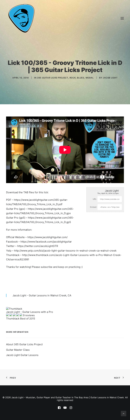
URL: (95, 199)
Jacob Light (110, 77)
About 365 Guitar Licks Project (24, 344)
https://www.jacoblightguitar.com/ (47, 237)
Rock (73, 77)
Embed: (93, 207)
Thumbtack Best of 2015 (20, 318)
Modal (90, 77)
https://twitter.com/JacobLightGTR (37, 246)
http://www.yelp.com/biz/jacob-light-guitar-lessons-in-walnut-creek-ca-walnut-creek (65, 250)
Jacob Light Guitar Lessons (22, 355)
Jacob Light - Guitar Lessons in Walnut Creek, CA (42, 295)
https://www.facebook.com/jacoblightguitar (46, 241)
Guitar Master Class (18, 349)
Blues (80, 77)
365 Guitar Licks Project (52, 77)
